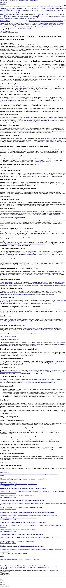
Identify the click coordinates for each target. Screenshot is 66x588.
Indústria (3, 6)
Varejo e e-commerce (24, 559)
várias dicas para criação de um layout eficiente (49, 140)
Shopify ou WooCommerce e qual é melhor (28, 90)
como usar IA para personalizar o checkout (34, 244)
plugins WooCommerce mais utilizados (46, 160)
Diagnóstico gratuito (44, 567)
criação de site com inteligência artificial (36, 379)
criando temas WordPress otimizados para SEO (21, 140)
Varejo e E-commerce (6, 14)
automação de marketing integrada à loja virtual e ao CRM (41, 329)
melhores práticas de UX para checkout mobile (46, 292)
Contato (8, 29)
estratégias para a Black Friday (36, 344)
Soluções (3, 3)
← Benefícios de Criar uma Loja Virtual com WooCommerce (15, 474)
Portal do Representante (6, 565)
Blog (4, 29)
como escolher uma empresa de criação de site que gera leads (26, 363)
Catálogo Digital (22, 565)
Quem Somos (3, 2)
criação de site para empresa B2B (28, 382)
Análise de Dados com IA (32, 567)
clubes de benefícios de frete (7, 255)
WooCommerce (36, 565)
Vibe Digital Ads (53, 570)
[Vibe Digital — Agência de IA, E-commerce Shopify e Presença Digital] (19, 0)
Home (1, 559)
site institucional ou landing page (8, 100)
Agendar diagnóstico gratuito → (23, 28)
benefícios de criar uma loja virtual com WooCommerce (14, 214)
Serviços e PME (4, 21)
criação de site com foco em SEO (46, 382)
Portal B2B (15, 565)
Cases (1, 29)
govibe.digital (27, 411)
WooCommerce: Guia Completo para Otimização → (44, 474)
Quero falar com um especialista (8, 336)
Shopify (42, 565)
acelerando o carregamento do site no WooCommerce (40, 120)
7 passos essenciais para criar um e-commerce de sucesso (45, 214)
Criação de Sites (48, 565)
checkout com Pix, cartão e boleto (11, 244)
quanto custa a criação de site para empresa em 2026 (42, 370)
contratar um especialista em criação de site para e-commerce (48, 283)
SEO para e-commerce (27, 301)
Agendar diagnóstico (5, 31)
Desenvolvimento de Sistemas (10, 567)
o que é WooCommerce (30, 184)
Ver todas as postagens (5, 482)
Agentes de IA (22, 567)
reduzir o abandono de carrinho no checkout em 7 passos (40, 254)
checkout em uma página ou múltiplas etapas (17, 292)
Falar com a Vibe (4, 167)
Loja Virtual (29, 565)
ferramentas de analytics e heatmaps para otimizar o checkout (15, 294)
